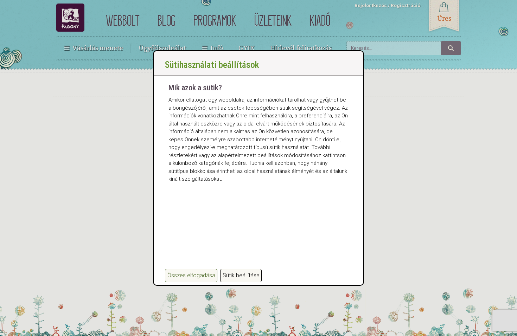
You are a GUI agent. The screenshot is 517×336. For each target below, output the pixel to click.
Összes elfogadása (191, 275)
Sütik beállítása (241, 275)
